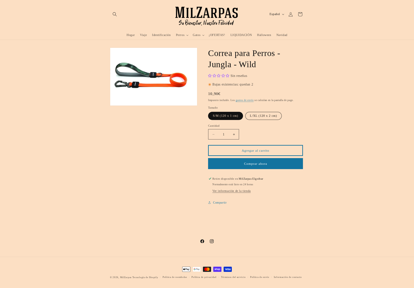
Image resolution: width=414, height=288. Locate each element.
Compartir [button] (220, 202)
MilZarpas (126, 277)
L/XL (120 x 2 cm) (263, 115)
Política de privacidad (203, 277)
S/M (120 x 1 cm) (225, 115)
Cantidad (214, 125)
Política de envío (259, 277)
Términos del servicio (233, 277)
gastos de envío (245, 100)
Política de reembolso (175, 277)
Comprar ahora (255, 163)
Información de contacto (288, 277)
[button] (114, 14)
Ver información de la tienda (231, 191)
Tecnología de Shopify (145, 277)
